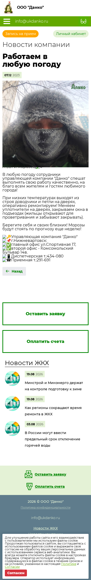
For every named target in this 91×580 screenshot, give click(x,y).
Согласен (16, 573)
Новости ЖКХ (27, 363)
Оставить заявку (50, 474)
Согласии (12, 567)
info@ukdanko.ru (31, 21)
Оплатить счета (50, 486)
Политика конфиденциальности (45, 507)
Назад (17, 271)
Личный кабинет (71, 34)
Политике (68, 564)
